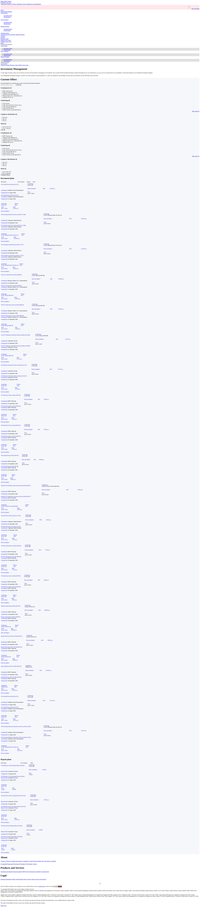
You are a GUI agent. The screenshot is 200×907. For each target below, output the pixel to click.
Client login (3, 4)
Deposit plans (7, 17)
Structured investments (35, 871)
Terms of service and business (38, 879)
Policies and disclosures (17, 879)
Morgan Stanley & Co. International (11, 95)
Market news (30, 4)
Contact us (9, 4)
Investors (3, 37)
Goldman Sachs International (9, 94)
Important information (6, 879)
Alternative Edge (5, 33)
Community (19, 4)
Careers (14, 4)
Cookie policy (41, 886)
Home (2, 1)
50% (3, 120)
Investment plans (8, 15)
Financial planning (17, 871)
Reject (59, 886)
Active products (4, 19)
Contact (9, 1)
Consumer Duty (45, 871)
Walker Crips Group (6, 40)
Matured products (5, 26)
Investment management (7, 871)
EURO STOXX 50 (7, 108)
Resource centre (5, 39)
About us (24, 4)
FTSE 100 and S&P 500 (8, 106)
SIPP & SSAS (25, 871)
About (5, 1)
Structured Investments (6, 11)
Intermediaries (37, 4)
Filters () (18, 84)
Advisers (3, 36)
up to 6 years (5, 127)
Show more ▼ (195, 111)
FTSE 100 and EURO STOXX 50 (11, 105)
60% (3, 119)
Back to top (3, 905)
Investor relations (37, 861)
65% (3, 117)
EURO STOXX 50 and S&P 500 (10, 110)
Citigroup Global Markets (8, 92)
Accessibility (53, 861)
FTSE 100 (5, 103)
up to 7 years (5, 128)
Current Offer (4, 46)
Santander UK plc (6, 97)
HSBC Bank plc (6, 91)
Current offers (4, 13)
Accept (55, 886)
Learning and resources (16, 861)
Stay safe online (195, 8)
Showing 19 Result (5, 174)
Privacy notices (27, 879)
